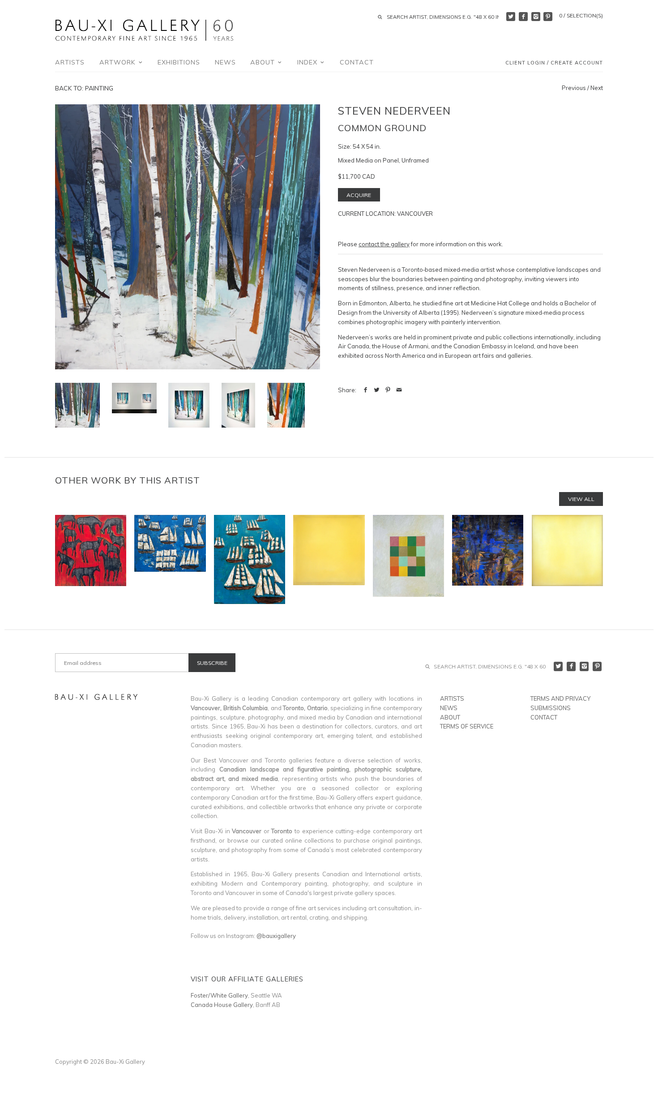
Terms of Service (466, 726)
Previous (574, 87)
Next (596, 87)
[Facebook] (523, 16)
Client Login (525, 63)
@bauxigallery (276, 935)
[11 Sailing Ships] (169, 559)
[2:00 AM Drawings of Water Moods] (487, 559)
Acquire (358, 195)
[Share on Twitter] (376, 390)
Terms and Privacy (560, 698)
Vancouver (415, 213)
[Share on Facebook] (365, 390)
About (263, 62)
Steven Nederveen (394, 110)
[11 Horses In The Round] (90, 559)
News (225, 62)
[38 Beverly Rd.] (567, 559)
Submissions (550, 707)
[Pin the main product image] (388, 390)
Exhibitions (179, 62)
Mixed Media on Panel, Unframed (383, 160)
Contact (357, 62)
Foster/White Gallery (219, 995)
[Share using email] (399, 390)
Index (308, 62)
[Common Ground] (134, 398)
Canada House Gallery (222, 1004)
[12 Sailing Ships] (249, 559)
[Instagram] (535, 16)
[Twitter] (510, 16)
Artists (70, 62)
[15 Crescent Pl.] (328, 559)
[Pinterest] (547, 16)
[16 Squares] (408, 559)
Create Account (577, 63)
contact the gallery (384, 244)
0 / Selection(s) (581, 15)
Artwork (118, 62)
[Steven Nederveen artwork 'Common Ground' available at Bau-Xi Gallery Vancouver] (187, 236)
